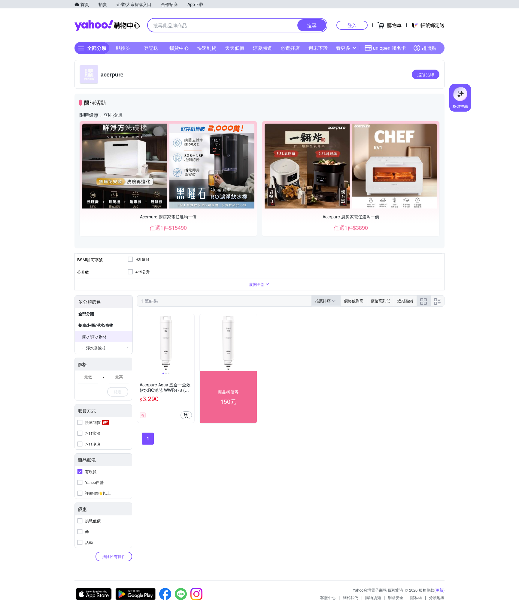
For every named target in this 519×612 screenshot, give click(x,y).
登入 (352, 25)
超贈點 (429, 47)
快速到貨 (206, 47)
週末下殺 (318, 47)
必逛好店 (290, 47)
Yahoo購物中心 (107, 25)
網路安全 (395, 597)
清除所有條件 (114, 556)
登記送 (151, 47)
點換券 (123, 47)
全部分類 (86, 313)
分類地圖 (437, 597)
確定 (118, 391)
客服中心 (328, 597)
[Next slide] (190, 342)
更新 (439, 590)
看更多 (343, 47)
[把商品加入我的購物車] (186, 415)
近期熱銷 (405, 301)
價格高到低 (380, 301)
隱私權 (416, 597)
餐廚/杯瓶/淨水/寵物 (95, 325)
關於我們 (350, 597)
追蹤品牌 (425, 74)
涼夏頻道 (262, 47)
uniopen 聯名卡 (389, 47)
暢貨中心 (179, 47)
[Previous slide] (141, 342)
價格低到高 (353, 301)
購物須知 (373, 597)
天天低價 (234, 47)
